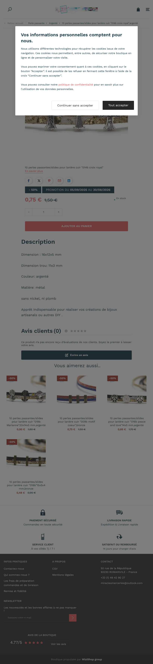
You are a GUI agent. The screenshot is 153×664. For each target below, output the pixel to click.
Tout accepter (118, 105)
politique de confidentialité (75, 84)
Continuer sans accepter (75, 105)
